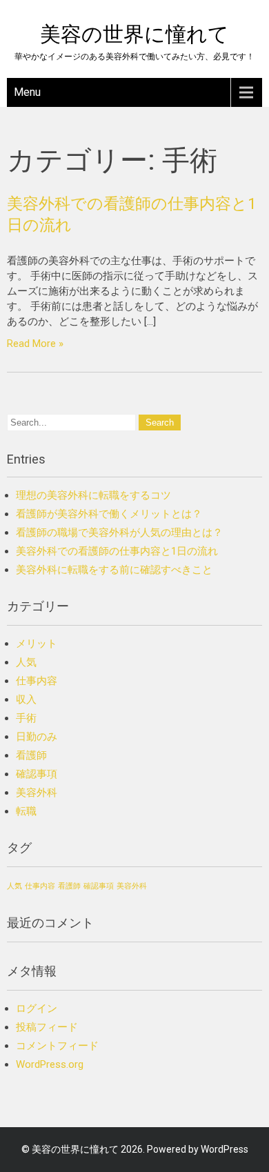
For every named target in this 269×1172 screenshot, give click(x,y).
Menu (27, 92)
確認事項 (36, 774)
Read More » (35, 343)
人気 (26, 662)
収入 (26, 699)
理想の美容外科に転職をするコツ (93, 495)
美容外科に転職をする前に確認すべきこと (114, 570)
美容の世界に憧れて (134, 34)
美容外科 (36, 792)
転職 (26, 811)
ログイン (36, 1008)
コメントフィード (57, 1046)
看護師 (31, 755)
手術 (26, 718)
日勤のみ (36, 737)
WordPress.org (49, 1064)
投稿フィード (47, 1027)
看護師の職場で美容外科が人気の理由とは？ (119, 532)
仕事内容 (36, 681)
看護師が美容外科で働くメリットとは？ (109, 514)
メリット (36, 643)
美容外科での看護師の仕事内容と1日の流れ (117, 551)
